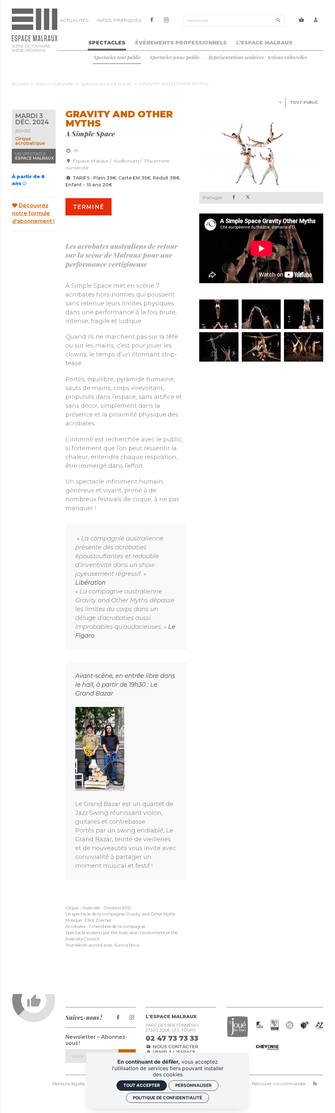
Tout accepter (141, 1085)
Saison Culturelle (54, 84)
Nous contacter (174, 1047)
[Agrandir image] (218, 314)
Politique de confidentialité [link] (167, 1097)
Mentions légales (68, 1084)
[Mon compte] (316, 20)
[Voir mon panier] (301, 20)
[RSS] (315, 1084)
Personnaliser (193, 1085)
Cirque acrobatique (30, 141)
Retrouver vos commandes (279, 1084)
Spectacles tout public (106, 84)
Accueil (20, 84)
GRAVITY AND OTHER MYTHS (174, 84)
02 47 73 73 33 (172, 1038)
